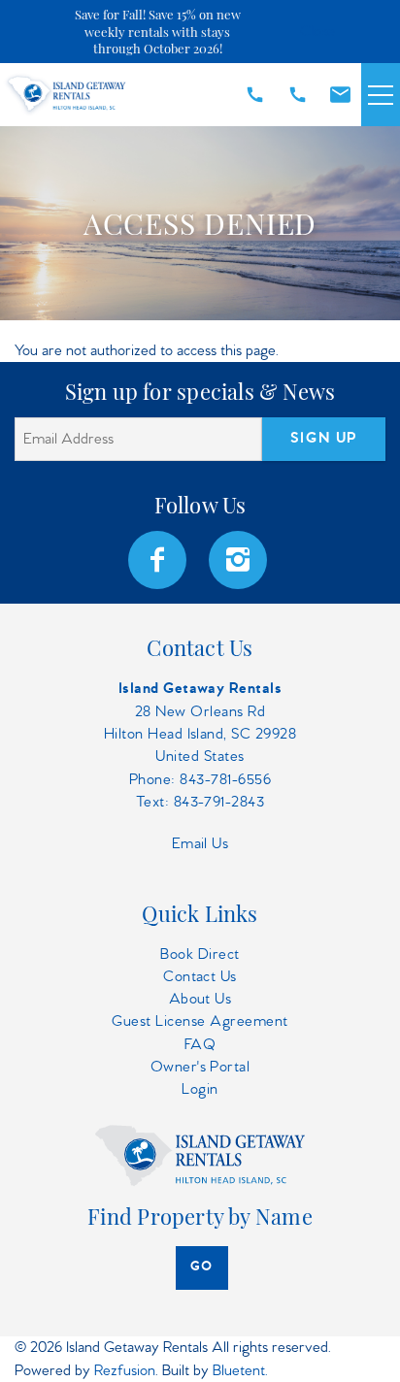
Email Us (200, 844)
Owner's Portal (200, 1067)
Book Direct (199, 954)
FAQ (200, 1045)
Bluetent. (240, 1371)
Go (202, 1267)
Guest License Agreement (199, 1021)
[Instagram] (240, 560)
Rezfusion (124, 1371)
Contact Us (200, 977)
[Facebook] (159, 560)
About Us (200, 999)
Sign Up (323, 438)
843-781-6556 (225, 780)
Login (199, 1089)
